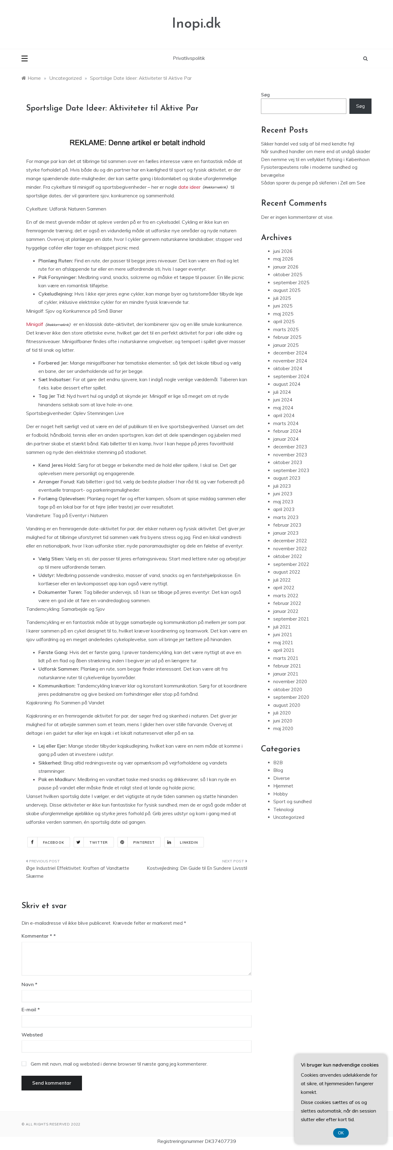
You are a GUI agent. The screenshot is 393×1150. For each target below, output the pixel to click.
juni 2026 (282, 251)
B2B (278, 762)
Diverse (281, 778)
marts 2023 (285, 517)
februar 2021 (287, 666)
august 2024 (286, 384)
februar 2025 (287, 337)
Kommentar (36, 936)
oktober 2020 (287, 689)
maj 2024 (283, 408)
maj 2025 (283, 314)
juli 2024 (282, 392)
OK (341, 1133)
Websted (32, 1035)
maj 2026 (283, 259)
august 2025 (286, 290)
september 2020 (291, 697)
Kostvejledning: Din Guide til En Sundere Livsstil (197, 868)
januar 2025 (285, 345)
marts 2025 (285, 329)
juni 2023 (282, 494)
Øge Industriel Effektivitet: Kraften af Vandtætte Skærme (77, 872)
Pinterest (144, 842)
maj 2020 (283, 728)
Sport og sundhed (292, 801)
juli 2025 (282, 298)
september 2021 (291, 619)
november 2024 (290, 361)
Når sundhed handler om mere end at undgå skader (315, 151)
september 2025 (291, 282)
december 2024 (290, 353)
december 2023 (290, 447)
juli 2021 (282, 627)
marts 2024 (285, 423)
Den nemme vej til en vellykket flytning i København (315, 159)
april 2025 (283, 321)
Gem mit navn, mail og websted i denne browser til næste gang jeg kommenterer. (119, 1064)
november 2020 (290, 681)
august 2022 (286, 572)
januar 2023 (285, 533)
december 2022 (290, 541)
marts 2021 (285, 658)
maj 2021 (283, 642)
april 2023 (283, 509)
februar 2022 (287, 603)
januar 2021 (285, 674)
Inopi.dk (196, 24)
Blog (278, 770)
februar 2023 (287, 525)
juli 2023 (282, 486)
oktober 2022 (287, 556)
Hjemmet (283, 786)
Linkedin (189, 842)
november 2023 (290, 455)
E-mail (30, 1009)
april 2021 (283, 650)
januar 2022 (285, 611)
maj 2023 (283, 502)
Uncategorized (288, 817)
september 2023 (291, 470)
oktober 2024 (287, 368)
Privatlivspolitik (189, 58)
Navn (29, 984)
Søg (265, 95)
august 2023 (286, 478)
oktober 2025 (287, 274)
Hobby (280, 794)
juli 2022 (282, 580)
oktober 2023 (287, 462)
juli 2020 (282, 713)
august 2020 (286, 705)
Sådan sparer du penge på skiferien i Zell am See (313, 183)
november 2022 (290, 549)
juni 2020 (282, 721)
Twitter (98, 842)
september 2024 (291, 376)
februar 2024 (287, 431)
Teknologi (283, 809)
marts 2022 (285, 595)
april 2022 (283, 587)
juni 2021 (282, 634)
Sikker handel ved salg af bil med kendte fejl (307, 144)
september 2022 (291, 564)
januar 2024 (285, 439)
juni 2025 (282, 306)
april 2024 (283, 415)
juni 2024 (282, 400)
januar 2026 (285, 267)
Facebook (53, 842)
